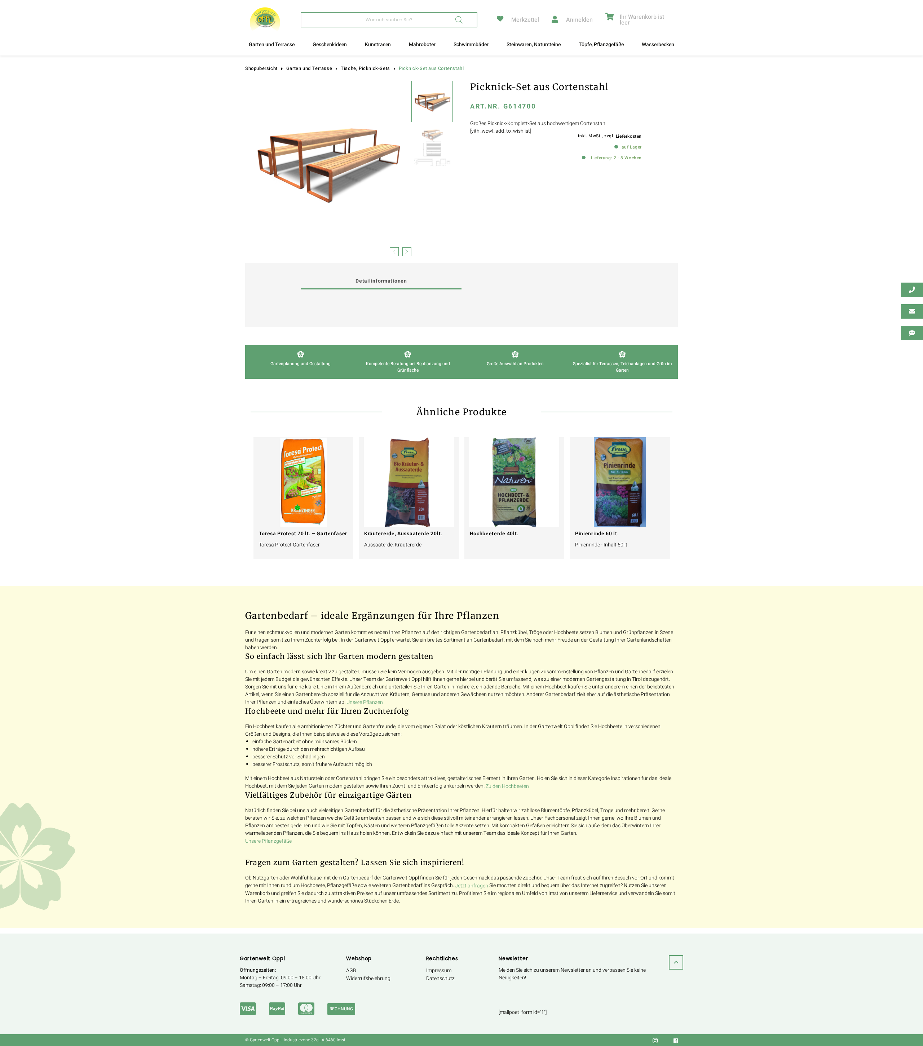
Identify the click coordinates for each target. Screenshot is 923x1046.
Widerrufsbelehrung (368, 978)
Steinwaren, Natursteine (534, 44)
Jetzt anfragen (471, 886)
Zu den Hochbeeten (507, 786)
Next (406, 251)
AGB (351, 970)
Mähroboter (422, 44)
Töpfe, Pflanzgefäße (601, 44)
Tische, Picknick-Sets (365, 68)
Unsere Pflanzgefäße (268, 841)
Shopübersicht (261, 68)
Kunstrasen (378, 44)
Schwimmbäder (471, 44)
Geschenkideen (330, 44)
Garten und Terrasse (272, 44)
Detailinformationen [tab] (381, 281)
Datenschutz (440, 978)
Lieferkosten (629, 136)
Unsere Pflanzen (364, 702)
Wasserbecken (658, 44)
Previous (394, 251)
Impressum (438, 970)
